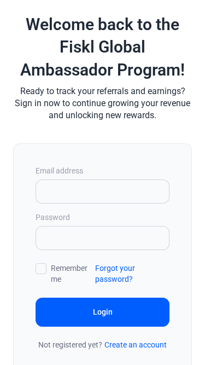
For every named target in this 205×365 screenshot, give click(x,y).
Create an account (135, 344)
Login (103, 312)
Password (53, 217)
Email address (59, 170)
